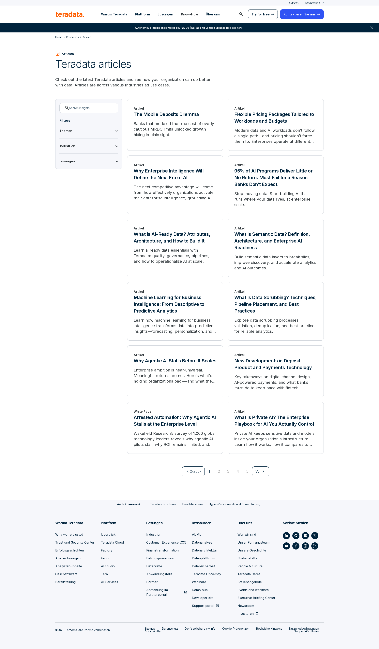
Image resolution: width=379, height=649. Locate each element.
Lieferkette (154, 566)
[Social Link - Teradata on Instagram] (305, 546)
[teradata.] (69, 14)
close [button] (372, 27)
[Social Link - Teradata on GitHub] (295, 535)
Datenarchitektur (204, 550)
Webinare (199, 582)
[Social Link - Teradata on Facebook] (295, 546)
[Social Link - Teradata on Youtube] (286, 546)
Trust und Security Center (74, 542)
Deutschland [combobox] (312, 2)
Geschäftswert (66, 574)
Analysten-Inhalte (68, 566)
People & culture (250, 566)
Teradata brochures (163, 504)
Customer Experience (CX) (166, 542)
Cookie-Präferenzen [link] (235, 628)
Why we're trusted (69, 534)
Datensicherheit (203, 566)
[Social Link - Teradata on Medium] (305, 535)
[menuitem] (241, 14)
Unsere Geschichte (251, 550)
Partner (152, 582)
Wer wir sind (246, 534)
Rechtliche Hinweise (269, 628)
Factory (107, 550)
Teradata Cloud (112, 542)
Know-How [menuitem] (189, 14)
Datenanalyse (202, 542)
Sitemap (150, 628)
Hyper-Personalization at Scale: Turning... (235, 504)
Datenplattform (203, 558)
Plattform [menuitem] (142, 14)
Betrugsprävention (160, 558)
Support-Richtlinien (306, 631)
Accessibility (153, 631)
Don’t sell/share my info (200, 628)
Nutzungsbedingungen (304, 628)
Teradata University (206, 574)
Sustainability (247, 558)
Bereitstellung (65, 582)
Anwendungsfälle (159, 574)
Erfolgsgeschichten (69, 550)
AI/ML (196, 534)
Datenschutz (170, 628)
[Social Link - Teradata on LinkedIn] (286, 535)
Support (293, 2)
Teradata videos (192, 504)
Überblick (108, 534)
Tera (104, 574)
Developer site (202, 598)
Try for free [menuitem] (260, 14)
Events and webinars (253, 590)
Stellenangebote (249, 582)
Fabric (105, 558)
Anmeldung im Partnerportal (157, 592)
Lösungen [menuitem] (165, 14)
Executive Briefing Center (256, 598)
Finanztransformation (162, 550)
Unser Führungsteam (253, 542)
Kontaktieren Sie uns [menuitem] (299, 14)
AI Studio (108, 566)
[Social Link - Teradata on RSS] (314, 546)
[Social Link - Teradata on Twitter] (314, 535)
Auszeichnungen (68, 558)
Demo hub (200, 590)
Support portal (203, 606)
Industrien (153, 534)
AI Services (109, 582)
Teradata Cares (248, 574)
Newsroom (245, 606)
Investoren (245, 614)
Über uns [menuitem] (213, 14)
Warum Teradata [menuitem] (114, 14)
